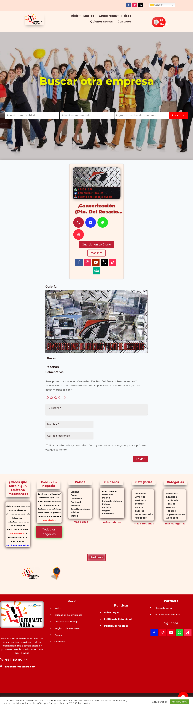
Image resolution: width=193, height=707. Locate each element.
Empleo (88, 16)
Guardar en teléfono (96, 244)
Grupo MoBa (108, 16)
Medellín (105, 507)
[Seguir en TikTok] (112, 262)
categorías (146, 523)
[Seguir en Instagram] (134, 5)
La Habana (107, 513)
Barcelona (106, 494)
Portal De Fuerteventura (167, 614)
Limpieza (138, 497)
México (73, 512)
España (73, 491)
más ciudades (112, 522)
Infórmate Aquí (163, 608)
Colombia (75, 498)
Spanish (158, 4)
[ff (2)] (96, 352)
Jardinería (139, 500)
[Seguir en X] (140, 5)
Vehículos (139, 493)
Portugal (74, 502)
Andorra (74, 505)
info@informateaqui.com (17, 545)
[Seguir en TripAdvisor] (96, 270)
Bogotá (105, 510)
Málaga (105, 504)
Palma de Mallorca (111, 501)
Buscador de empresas (68, 614)
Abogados (139, 517)
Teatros (138, 504)
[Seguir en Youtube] (96, 262)
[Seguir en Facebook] (128, 5)
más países (81, 522)
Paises (126, 16)
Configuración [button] (160, 702)
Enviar (140, 459)
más (136, 523)
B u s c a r (179, 115)
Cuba (72, 495)
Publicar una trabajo (66, 621)
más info (96, 253)
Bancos (137, 507)
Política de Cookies (116, 625)
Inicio (74, 16)
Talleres (138, 511)
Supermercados (142, 514)
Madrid (105, 498)
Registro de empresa (66, 628)
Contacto (124, 21)
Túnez (73, 515)
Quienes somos (101, 21)
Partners (96, 557)
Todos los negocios (48, 532)
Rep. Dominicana (79, 509)
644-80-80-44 (16, 659)
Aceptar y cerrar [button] (179, 702)
